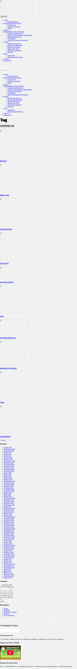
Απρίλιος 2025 (8, 457)
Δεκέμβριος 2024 (9, 464)
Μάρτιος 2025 (8, 459)
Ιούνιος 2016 (7, 561)
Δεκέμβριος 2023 (9, 485)
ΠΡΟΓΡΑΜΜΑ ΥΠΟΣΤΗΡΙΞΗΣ (14, 32)
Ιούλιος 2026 (8, 447)
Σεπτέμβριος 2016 (9, 555)
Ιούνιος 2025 (7, 454)
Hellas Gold (4, 195)
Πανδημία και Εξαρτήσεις (15, 57)
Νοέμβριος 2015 (9, 566)
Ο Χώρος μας (12, 25)
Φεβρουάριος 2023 (9, 498)
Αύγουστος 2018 (9, 539)
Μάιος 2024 (7, 476)
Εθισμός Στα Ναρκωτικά (15, 45)
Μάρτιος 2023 (8, 496)
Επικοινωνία (7, 60)
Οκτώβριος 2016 (9, 554)
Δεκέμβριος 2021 (9, 512)
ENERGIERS (5, 437)
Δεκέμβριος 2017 (9, 549)
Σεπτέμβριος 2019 (9, 525)
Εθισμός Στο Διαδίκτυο (14, 50)
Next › (4, 440)
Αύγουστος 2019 (9, 527)
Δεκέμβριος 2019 (9, 520)
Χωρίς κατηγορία (9, 615)
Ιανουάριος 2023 (9, 500)
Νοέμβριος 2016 (9, 552)
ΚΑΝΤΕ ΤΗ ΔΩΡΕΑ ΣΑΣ (9, 630)
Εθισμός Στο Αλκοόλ (14, 47)
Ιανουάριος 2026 (9, 451)
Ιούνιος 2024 (7, 474)
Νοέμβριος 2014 (9, 576)
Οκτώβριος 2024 (9, 468)
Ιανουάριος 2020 (9, 518)
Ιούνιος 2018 (7, 542)
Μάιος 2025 (7, 456)
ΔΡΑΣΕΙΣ (7, 610)
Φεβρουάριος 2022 (9, 508)
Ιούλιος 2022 (8, 506)
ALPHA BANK (6, 229)
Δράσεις (6, 30)
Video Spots (11, 55)
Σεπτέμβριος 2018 (9, 537)
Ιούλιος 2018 (8, 540)
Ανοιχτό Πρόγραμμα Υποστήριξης (18, 40)
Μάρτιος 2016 (8, 562)
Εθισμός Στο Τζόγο (13, 48)
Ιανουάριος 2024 (9, 483)
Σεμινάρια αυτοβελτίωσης (15, 33)
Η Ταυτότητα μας (13, 21)
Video (5, 54)
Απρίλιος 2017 (8, 550)
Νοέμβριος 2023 (9, 486)
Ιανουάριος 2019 (9, 530)
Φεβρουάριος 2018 (9, 545)
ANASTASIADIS (6, 282)
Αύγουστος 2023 (9, 491)
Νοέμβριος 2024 (9, 466)
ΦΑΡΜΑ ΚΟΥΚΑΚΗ (8, 368)
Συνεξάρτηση (11, 38)
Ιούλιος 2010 (8, 577)
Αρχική (6, 20)
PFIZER (3, 161)
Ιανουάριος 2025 (9, 463)
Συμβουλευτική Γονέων (15, 37)
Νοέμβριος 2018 (9, 534)
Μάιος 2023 (7, 495)
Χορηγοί (6, 59)
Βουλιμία (10, 52)
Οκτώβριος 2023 (9, 488)
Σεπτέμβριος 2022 (9, 505)
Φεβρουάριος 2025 (9, 461)
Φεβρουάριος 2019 (9, 528)
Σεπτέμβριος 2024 (9, 469)
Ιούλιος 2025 (8, 452)
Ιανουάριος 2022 (9, 510)
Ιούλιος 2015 (8, 569)
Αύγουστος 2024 (9, 471)
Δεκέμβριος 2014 (9, 574)
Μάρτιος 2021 (8, 513)
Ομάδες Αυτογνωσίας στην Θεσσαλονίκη (20, 35)
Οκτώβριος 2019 (9, 523)
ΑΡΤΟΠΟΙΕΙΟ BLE (8, 338)
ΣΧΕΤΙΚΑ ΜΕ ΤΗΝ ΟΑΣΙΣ (12, 23)
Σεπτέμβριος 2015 (9, 567)
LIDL (2, 402)
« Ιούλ (2, 601)
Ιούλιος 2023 (8, 493)
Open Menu (4, 16)
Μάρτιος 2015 (8, 572)
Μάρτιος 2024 (8, 479)
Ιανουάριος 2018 (9, 547)
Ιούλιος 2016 (8, 559)
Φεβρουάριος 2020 (9, 517)
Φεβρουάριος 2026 (9, 449)
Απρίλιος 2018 (8, 544)
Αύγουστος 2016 (9, 557)
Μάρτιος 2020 (8, 515)
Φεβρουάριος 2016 (9, 564)
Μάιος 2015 (7, 571)
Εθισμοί (6, 42)
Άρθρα (10, 28)
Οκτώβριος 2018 (9, 535)
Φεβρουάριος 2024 (9, 481)
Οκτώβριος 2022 (9, 503)
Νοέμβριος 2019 (9, 522)
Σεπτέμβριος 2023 (9, 490)
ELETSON (4, 263)
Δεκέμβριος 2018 (9, 532)
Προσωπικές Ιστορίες (14, 27)
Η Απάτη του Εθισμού (14, 43)
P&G (2, 316)
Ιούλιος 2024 (8, 473)
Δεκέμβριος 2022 (9, 501)
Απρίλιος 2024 (8, 478)
